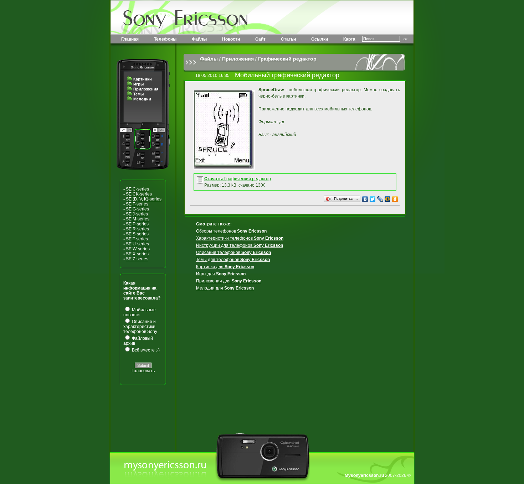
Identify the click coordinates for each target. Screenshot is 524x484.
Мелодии (142, 99)
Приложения (145, 89)
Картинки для (225, 266)
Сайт (260, 39)
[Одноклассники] (395, 199)
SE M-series (137, 219)
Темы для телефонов (233, 259)
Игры (138, 84)
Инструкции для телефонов (239, 245)
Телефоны (165, 39)
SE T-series (137, 238)
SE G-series (137, 209)
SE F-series (137, 204)
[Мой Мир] (387, 199)
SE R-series (137, 229)
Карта (349, 39)
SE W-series (138, 248)
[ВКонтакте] (365, 199)
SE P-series (137, 224)
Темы (138, 94)
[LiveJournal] (380, 199)
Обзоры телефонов (231, 231)
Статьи (288, 39)
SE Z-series (137, 258)
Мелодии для (225, 288)
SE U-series (137, 243)
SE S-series (137, 233)
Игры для (221, 273)
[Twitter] (372, 199)
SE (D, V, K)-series (143, 199)
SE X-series (137, 253)
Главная (130, 39)
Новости (231, 39)
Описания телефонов (233, 252)
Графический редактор (287, 59)
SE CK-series (139, 194)
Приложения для (228, 281)
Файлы (199, 39)
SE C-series (137, 189)
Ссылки (319, 39)
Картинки (142, 79)
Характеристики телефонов (239, 238)
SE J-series (137, 214)
